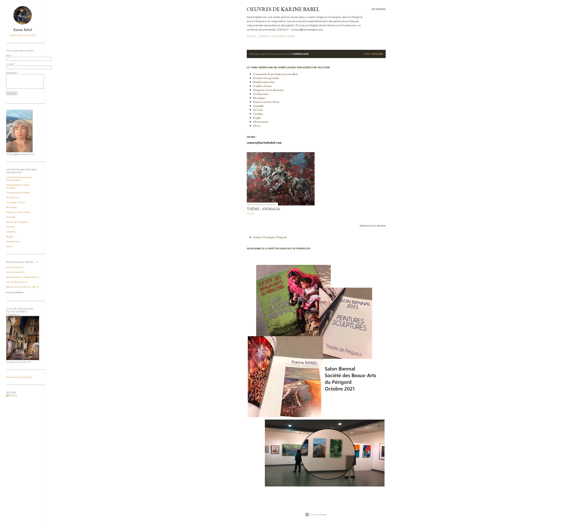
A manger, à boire (15, 202)
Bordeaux (21, 282)
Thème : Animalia (263, 208)
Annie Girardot (15, 272)
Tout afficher (373, 54)
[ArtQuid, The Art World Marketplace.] (11, 395)
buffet (25, 287)
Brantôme (12, 287)
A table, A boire (262, 86)
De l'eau (257, 110)
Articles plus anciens (372, 225)
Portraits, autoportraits (18, 192)
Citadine (258, 114)
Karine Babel (22, 29)
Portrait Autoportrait (266, 78)
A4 (8, 267)
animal (17, 267)
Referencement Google (19, 377)
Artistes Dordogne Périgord (269, 237)
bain (9, 282)
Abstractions (260, 122)
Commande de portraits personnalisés (275, 74)
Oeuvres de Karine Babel (283, 9)
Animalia (258, 106)
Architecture (261, 94)
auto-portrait (14, 277)
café (34, 287)
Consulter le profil (22, 35)
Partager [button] (251, 213)
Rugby (257, 118)
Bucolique (259, 98)
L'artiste (263, 36)
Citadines (11, 231)
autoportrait (30, 277)
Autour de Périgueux (17, 222)
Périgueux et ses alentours (268, 90)
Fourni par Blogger (318, 514)
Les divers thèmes (283, 36)
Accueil (252, 36)
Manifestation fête (264, 82)
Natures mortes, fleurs (266, 102)
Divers (256, 126)
